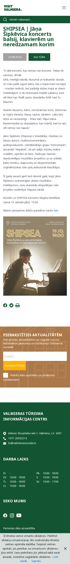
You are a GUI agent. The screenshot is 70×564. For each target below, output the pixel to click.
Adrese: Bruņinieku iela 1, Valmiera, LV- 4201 (35, 433)
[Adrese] (4, 433)
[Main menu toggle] (64, 8)
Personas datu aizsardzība (19, 528)
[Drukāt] (17, 306)
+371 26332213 (17, 438)
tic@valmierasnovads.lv (22, 443)
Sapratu (36, 561)
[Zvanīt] (4, 438)
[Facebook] (5, 306)
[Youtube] (18, 515)
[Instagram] (12, 515)
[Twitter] (11, 306)
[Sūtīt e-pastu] (4, 443)
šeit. (56, 210)
